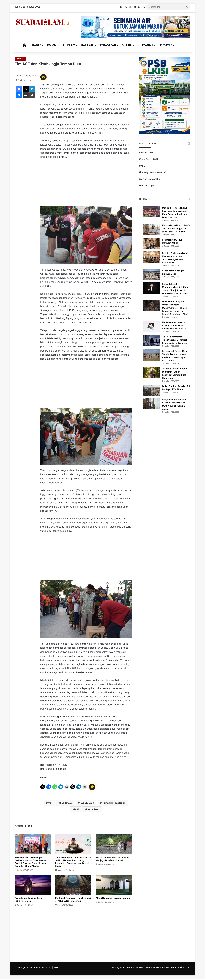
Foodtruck (66, 802)
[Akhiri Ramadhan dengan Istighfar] (114, 885)
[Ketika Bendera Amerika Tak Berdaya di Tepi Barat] (151, 390)
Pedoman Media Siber (157, 967)
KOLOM (52, 45)
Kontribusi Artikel (180, 967)
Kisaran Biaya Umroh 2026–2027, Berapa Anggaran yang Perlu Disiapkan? (176, 228)
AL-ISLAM (68, 45)
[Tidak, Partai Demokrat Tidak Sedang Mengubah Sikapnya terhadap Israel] (151, 340)
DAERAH (20, 58)
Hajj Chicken (87, 802)
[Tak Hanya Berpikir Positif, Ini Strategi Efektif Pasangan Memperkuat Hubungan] (151, 372)
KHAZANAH (145, 45)
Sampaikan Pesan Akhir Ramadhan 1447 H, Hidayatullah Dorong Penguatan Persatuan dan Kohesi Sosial (73, 861)
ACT (50, 802)
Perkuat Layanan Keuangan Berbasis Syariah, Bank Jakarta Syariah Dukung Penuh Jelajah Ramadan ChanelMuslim (30, 861)
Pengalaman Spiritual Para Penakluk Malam (28, 899)
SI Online (58, 967)
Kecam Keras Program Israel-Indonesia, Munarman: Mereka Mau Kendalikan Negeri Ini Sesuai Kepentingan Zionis (175, 307)
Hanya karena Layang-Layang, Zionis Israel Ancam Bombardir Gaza (174, 325)
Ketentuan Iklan (135, 967)
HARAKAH (87, 45)
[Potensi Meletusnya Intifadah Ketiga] (151, 243)
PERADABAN (108, 45)
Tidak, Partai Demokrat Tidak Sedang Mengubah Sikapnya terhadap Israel (175, 339)
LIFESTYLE (165, 45)
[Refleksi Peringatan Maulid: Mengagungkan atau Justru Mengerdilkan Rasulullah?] (151, 257)
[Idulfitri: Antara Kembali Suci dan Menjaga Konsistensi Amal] (114, 844)
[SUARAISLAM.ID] (42, 22)
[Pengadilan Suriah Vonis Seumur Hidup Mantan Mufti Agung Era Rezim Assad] (151, 403)
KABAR (36, 45)
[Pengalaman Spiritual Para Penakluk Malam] (33, 885)
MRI (76, 809)
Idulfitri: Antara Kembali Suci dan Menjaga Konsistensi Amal (112, 859)
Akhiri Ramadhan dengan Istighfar (113, 898)
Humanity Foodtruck (113, 802)
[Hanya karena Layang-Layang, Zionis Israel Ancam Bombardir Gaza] (151, 326)
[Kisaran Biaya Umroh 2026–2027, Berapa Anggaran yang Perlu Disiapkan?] (151, 229)
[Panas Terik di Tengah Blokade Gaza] (151, 274)
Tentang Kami (117, 967)
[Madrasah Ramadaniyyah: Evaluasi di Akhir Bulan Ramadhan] (73, 885)
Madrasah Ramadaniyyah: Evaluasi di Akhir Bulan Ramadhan (73, 899)
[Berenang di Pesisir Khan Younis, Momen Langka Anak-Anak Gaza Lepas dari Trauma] (151, 355)
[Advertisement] (86, 184)
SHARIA (127, 45)
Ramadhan (92, 809)
